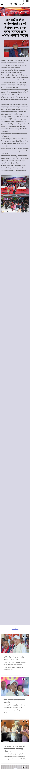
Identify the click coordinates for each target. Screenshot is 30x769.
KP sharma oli (17, 4)
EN (27, 1)
